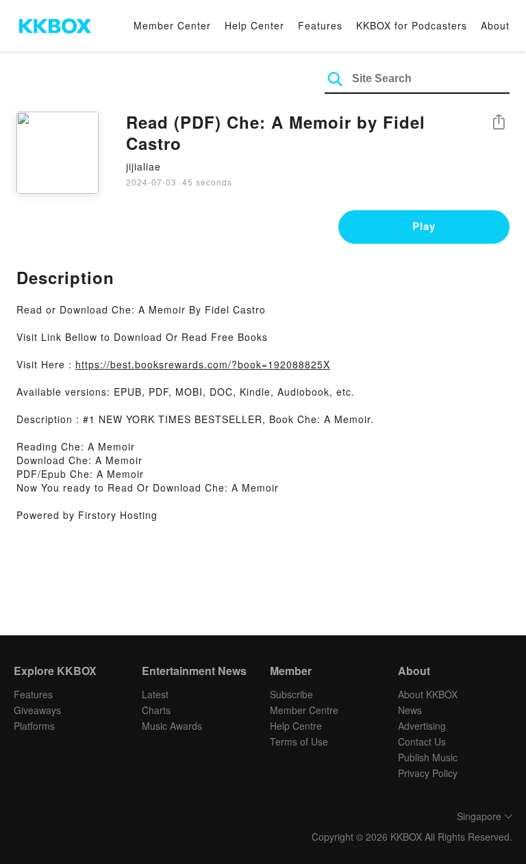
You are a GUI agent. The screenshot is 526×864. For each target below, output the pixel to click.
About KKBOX (428, 694)
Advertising (422, 726)
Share (499, 122)
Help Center (254, 25)
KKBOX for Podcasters (411, 25)
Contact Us (422, 741)
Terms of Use (299, 741)
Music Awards (172, 726)
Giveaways (37, 710)
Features (320, 25)
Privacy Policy (428, 773)
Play (424, 225)
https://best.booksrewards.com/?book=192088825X (202, 364)
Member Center (172, 25)
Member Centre (304, 710)
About (495, 25)
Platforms (34, 726)
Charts (156, 710)
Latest (155, 694)
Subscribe (291, 694)
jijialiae (143, 166)
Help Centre (296, 726)
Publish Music (428, 757)
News (410, 710)
